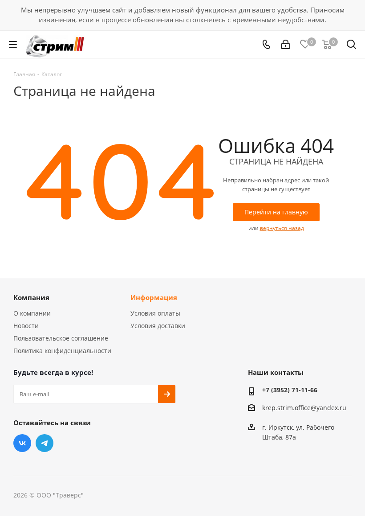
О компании (32, 313)
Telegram (44, 443)
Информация (153, 297)
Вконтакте (22, 443)
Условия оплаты (155, 313)
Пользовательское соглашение (60, 338)
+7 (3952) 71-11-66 (289, 390)
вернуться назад (282, 228)
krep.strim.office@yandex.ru (304, 407)
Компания (31, 297)
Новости (26, 325)
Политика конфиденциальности (62, 350)
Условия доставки (157, 325)
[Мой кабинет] (285, 45)
